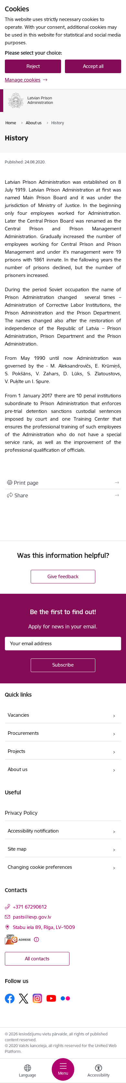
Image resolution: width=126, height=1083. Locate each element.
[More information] (36, 939)
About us (17, 769)
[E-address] (18, 939)
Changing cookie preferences (40, 867)
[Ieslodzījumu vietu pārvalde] (53, 108)
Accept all (93, 66)
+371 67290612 (30, 907)
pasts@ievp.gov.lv (32, 917)
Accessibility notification (33, 831)
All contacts (37, 959)
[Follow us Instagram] (37, 998)
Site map (17, 849)
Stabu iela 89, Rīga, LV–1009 (44, 927)
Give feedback (63, 576)
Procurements (23, 733)
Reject (33, 66)
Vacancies (18, 715)
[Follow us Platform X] (23, 998)
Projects (16, 751)
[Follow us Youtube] (51, 998)
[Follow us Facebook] (10, 998)
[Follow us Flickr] (65, 998)
